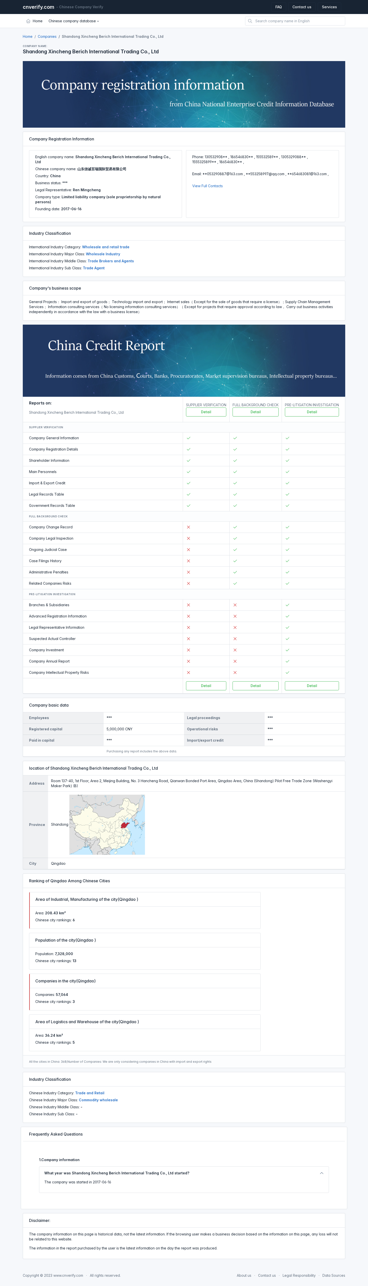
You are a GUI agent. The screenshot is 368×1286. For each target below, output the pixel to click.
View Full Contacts (207, 186)
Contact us (301, 7)
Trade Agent (94, 268)
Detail (206, 412)
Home (28, 36)
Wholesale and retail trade (105, 247)
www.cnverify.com (68, 1275)
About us (244, 1275)
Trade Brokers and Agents (111, 261)
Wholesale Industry (103, 254)
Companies (47, 36)
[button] (74, 21)
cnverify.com (38, 7)
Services (329, 7)
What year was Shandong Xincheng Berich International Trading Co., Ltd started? (116, 1173)
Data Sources (333, 1275)
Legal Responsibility (299, 1275)
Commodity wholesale (98, 1100)
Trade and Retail (89, 1093)
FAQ (278, 7)
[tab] (184, 1173)
